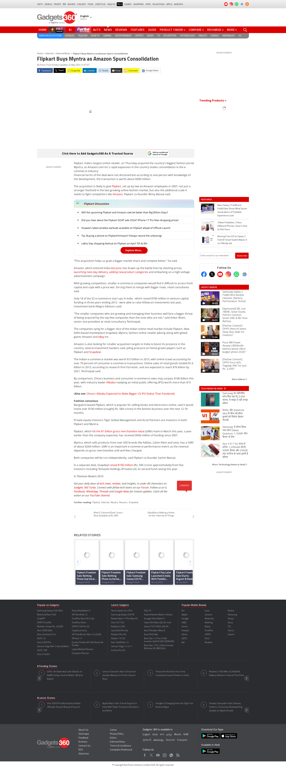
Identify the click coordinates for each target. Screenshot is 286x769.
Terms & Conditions (120, 746)
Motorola (209, 618)
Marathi (178, 4)
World (48, 4)
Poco (207, 638)
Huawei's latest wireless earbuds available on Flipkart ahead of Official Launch (125, 228)
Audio (150, 36)
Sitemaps (83, 734)
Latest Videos (209, 287)
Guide (152, 30)
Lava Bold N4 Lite (119, 630)
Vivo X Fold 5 (43, 654)
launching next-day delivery (91, 272)
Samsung (232, 615)
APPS (148, 4)
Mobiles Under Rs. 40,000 (50, 626)
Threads (104, 491)
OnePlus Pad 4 (79, 622)
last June (116, 268)
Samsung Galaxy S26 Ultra (50, 611)
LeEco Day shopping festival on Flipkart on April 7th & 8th (114, 243)
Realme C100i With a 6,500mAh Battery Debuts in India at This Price (226, 674)
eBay (101, 337)
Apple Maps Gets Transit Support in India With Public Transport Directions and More (120, 707)
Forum (145, 487)
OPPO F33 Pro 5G (80, 626)
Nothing (209, 622)
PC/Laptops (170, 36)
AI (70, 30)
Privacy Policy (116, 734)
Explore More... (134, 250)
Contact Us (84, 746)
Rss (177, 754)
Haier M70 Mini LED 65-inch (157, 622)
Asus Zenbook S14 (46, 634)
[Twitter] (212, 274)
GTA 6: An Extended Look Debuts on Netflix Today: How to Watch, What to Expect (65, 675)
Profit (57, 4)
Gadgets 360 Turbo (85, 487)
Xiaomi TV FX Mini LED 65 (156, 626)
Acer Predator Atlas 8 (154, 630)
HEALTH (111, 4)
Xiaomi (231, 634)
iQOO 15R (42, 650)
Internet (49, 53)
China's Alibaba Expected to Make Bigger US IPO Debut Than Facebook (130, 393)
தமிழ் (169, 734)
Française (182, 740)
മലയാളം (158, 740)
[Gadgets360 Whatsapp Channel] (236, 274)
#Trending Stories (47, 666)
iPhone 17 (77, 638)
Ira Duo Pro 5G (118, 650)
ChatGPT (41, 618)
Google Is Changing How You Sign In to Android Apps (174, 705)
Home (43, 30)
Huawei (185, 630)
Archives (82, 742)
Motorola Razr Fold (46, 615)
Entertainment (123, 36)
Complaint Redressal (121, 750)
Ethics (113, 738)
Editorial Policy (117, 742)
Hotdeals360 (187, 36)
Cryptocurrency (79, 630)
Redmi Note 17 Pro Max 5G (124, 618)
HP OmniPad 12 (79, 615)
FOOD (90, 4)
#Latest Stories (46, 698)
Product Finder (171, 30)
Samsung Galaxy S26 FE (122, 615)
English (146, 734)
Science (215, 36)
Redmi (231, 611)
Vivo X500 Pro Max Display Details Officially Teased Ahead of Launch (64, 705)
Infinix (184, 634)
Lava (207, 611)
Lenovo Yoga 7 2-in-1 (121, 646)
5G (239, 36)
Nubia (207, 626)
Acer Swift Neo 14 (120, 642)
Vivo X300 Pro (44, 642)
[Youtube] (220, 274)
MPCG (169, 4)
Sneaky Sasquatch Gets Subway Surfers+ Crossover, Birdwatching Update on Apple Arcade (225, 707)
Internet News (63, 53)
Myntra (114, 502)
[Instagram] (228, 274)
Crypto (139, 36)
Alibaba (111, 382)
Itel (183, 642)
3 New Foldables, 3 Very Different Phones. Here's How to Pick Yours (232, 226)
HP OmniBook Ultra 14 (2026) (86, 634)
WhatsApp (92, 491)
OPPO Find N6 (44, 622)
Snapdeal (95, 352)
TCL (229, 626)
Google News (121, 491)
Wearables (228, 36)
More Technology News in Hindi (228, 464)
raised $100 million (121, 465)
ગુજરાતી (147, 740)
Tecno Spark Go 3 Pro (121, 611)
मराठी (185, 734)
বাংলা (162, 734)
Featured (206, 199)
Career (113, 730)
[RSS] (247, 4)
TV (158, 36)
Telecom (82, 36)
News (108, 30)
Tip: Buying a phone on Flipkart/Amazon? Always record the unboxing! (121, 235)
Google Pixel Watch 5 (154, 618)
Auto (97, 30)
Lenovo (208, 615)
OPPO (208, 634)
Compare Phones (80, 653)
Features (138, 30)
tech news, (105, 483)
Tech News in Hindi (212, 388)
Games (127, 4)
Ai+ (183, 611)
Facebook (79, 491)
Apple (184, 615)
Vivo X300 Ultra (44, 630)
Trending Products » (212, 100)
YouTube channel (100, 495)
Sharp (231, 618)
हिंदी (64, 4)
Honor (185, 626)
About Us (83, 730)
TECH (119, 4)
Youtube (158, 754)
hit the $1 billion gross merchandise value (118, 431)
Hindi (155, 734)
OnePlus (209, 630)
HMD (184, 622)
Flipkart (116, 186)
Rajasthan (159, 4)
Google (185, 618)
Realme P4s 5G (118, 634)
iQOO (184, 638)
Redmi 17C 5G (118, 638)
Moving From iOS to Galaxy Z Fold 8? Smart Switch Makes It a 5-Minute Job (232, 240)
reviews (116, 483)
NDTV (40, 4)
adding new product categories (128, 272)
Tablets (202, 36)
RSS (80, 750)
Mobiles (69, 36)
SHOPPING (138, 4)
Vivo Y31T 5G (117, 622)
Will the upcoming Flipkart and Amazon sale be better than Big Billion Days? (124, 212)
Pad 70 (147, 611)
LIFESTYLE (100, 4)
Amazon (118, 194)
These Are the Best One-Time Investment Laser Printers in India (172, 674)
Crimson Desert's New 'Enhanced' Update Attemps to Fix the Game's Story (119, 675)
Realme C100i (118, 626)
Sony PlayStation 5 (81, 611)
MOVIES (71, 4)
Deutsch (170, 740)
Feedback (83, 738)
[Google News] (244, 274)
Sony (230, 622)
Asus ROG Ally (151, 634)
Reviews (121, 30)
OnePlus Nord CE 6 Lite (83, 618)
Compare (195, 30)
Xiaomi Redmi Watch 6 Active (158, 615)
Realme (208, 642)
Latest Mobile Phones (82, 649)
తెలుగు (177, 734)
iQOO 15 (41, 638)
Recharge (214, 30)
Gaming (107, 36)
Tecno (231, 630)
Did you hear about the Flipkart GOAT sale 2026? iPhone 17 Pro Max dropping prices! (130, 220)
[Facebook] (204, 274)
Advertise (83, 754)
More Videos (238, 379)
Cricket (81, 4)
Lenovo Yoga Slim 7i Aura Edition (53, 646)
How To (95, 36)
